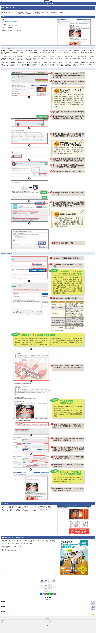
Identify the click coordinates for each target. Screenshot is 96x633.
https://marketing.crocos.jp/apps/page (9, 21)
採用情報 (50, 622)
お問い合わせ (2, 620)
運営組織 (50, 620)
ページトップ (48, 618)
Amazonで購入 (5, 547)
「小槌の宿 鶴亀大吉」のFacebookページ (45, 507)
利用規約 (2, 622)
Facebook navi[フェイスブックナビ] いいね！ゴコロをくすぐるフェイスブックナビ (48, 1)
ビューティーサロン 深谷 (15, 30)
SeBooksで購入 (5, 549)
